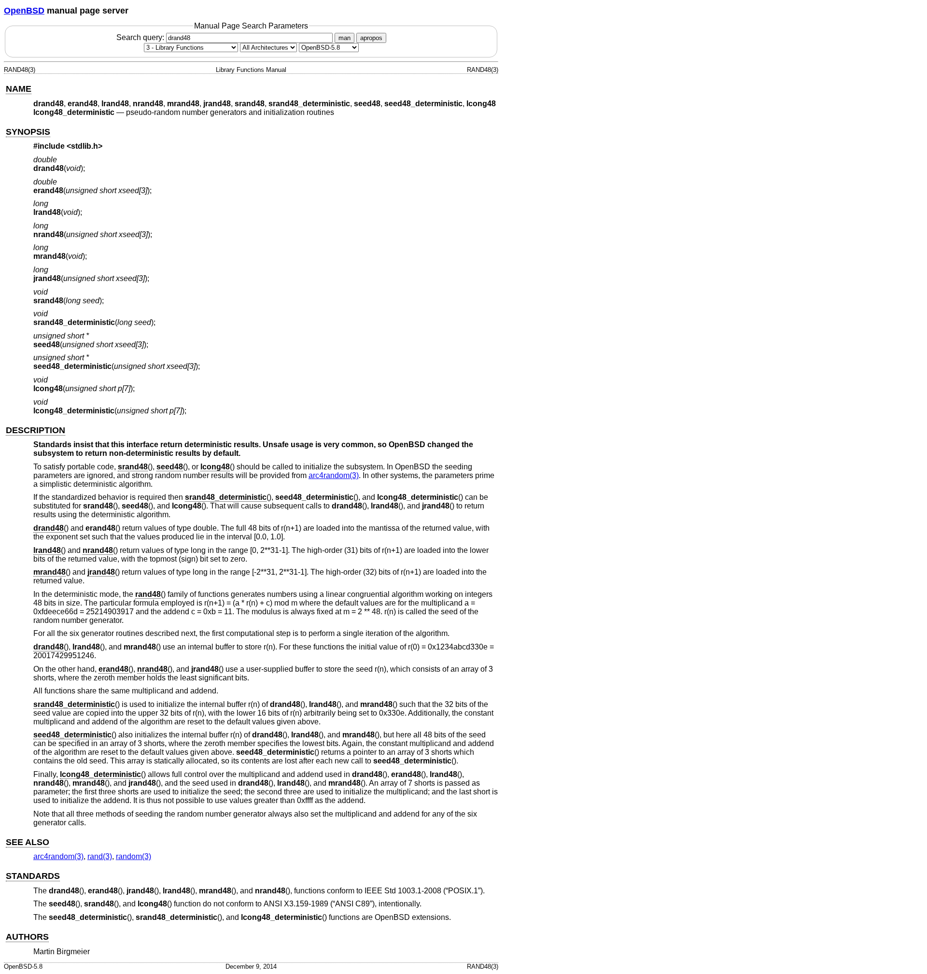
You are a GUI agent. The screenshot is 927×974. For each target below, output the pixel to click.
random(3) (133, 856)
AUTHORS (27, 937)
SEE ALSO (27, 842)
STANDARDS (33, 876)
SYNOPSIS (28, 132)
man (344, 38)
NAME (18, 89)
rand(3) (99, 856)
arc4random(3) (334, 475)
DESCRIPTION (35, 430)
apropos (371, 38)
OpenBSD (24, 10)
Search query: (141, 37)
